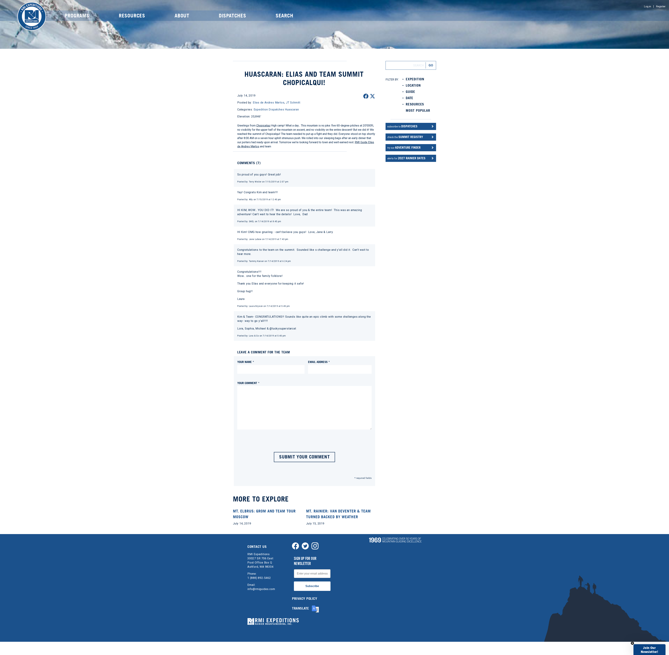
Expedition (415, 79)
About (182, 16)
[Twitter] (305, 545)
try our (404, 147)
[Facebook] (295, 545)
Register (661, 6)
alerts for (406, 158)
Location (413, 85)
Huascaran (292, 109)
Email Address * (319, 362)
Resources (132, 16)
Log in (647, 6)
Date (409, 98)
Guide (410, 92)
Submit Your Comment (304, 456)
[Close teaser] (632, 643)
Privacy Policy (304, 598)
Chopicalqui (263, 125)
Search (284, 16)
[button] (649, 649)
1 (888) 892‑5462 (259, 578)
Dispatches (232, 16)
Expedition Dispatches (269, 109)
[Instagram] (315, 545)
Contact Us (257, 547)
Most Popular (418, 110)
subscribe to (402, 126)
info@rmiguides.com (261, 589)
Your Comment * (248, 383)
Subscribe (312, 586)
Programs (77, 16)
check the (405, 137)
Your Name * (245, 362)
